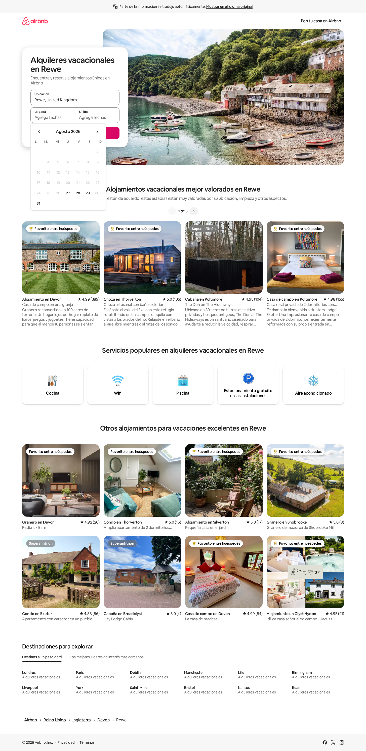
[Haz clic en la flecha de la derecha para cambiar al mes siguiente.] (97, 131)
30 (97, 193)
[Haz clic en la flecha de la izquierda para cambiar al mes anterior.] (39, 131)
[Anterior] (172, 211)
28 (78, 193)
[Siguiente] (194, 211)
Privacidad (66, 742)
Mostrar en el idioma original (229, 6)
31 (38, 203)
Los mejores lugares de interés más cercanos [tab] (107, 657)
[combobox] (74, 100)
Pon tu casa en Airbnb (321, 21)
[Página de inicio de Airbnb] (35, 21)
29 (88, 193)
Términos (87, 742)
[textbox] (52, 117)
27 (68, 193)
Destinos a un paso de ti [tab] (42, 657)
